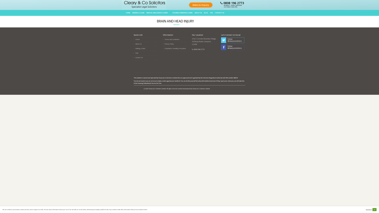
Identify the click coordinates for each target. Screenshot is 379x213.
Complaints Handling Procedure (175, 48)
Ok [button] (374, 209)
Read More (369, 209)
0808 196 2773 (234, 3)
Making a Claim (138, 13)
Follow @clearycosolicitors (235, 40)
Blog (206, 13)
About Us (198, 13)
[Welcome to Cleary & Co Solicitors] (144, 5)
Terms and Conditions (172, 39)
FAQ (211, 13)
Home (128, 13)
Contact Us (219, 13)
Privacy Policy (169, 44)
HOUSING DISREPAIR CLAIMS (182, 13)
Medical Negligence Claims (157, 13)
